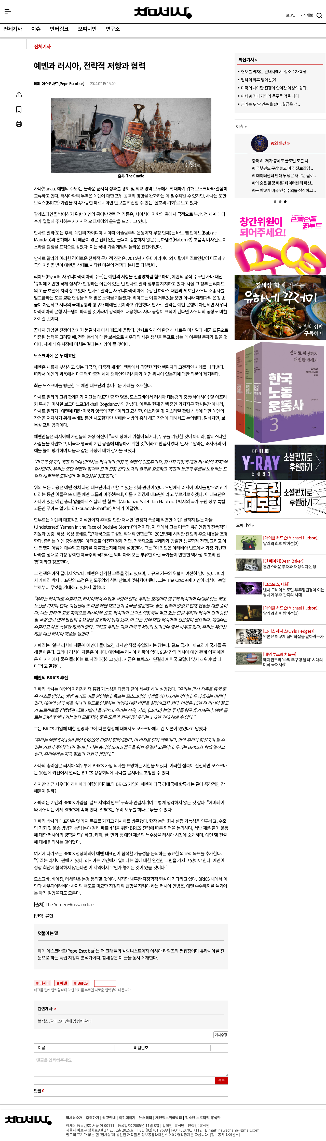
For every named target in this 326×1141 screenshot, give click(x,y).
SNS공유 (19, 94)
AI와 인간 (263, 143)
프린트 (19, 124)
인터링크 (59, 29)
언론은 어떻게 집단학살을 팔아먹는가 (293, 634)
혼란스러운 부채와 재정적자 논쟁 (289, 564)
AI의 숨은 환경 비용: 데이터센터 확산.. (267, 183)
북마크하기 (19, 109)
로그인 (290, 15)
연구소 (113, 29)
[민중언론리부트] (280, 273)
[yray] (280, 478)
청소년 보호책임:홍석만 (203, 1117)
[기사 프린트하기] (19, 124)
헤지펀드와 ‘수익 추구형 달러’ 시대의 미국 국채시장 (293, 659)
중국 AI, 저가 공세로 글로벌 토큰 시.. (266, 161)
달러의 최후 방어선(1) (291, 610)
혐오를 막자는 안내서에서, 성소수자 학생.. (274, 71)
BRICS (82, 983)
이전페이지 (127, 1117)
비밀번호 (141, 1047)
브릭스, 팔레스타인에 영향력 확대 (65, 1021)
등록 (221, 1080)
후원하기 (92, 1117)
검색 (319, 15)
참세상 (163, 13)
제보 (306, 15)
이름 (41, 1047)
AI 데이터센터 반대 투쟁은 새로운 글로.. (269, 175)
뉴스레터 (145, 1117)
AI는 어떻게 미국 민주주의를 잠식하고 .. (269, 190)
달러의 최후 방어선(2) (258, 79)
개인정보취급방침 (168, 1117)
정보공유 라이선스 (225, 1134)
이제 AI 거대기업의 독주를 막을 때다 (270, 96)
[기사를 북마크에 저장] (19, 109)
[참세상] (28, 1120)
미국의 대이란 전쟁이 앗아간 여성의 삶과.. (274, 88)
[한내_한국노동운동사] (280, 442)
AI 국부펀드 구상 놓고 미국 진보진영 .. (267, 168)
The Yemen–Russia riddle (69, 904)
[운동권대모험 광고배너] (280, 513)
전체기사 (12, 29)
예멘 (63, 983)
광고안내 (109, 1117)
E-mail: (211, 1130)
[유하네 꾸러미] (280, 338)
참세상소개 (74, 1117)
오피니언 (87, 29)
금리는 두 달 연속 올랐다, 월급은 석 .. (270, 104)
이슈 (35, 29)
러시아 (44, 983)
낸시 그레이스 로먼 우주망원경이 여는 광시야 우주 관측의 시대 (293, 589)
